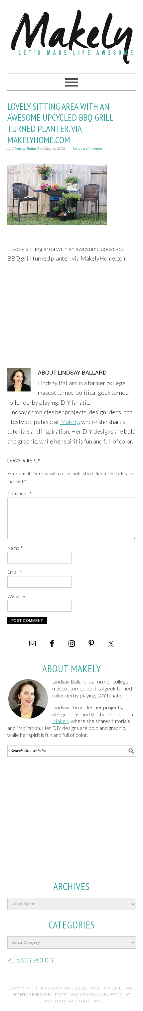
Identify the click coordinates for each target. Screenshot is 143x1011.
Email (14, 572)
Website (16, 596)
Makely (71, 34)
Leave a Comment (87, 149)
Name (15, 548)
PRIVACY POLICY (30, 960)
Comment (19, 493)
